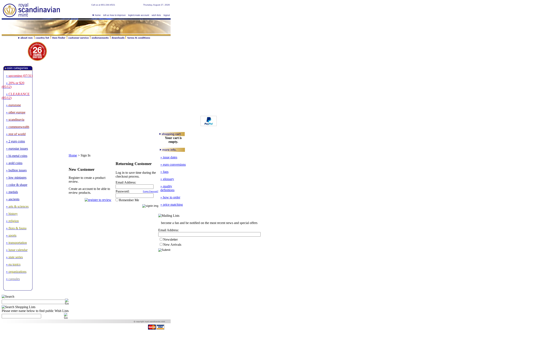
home (98, 15)
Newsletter (170, 239)
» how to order (170, 197)
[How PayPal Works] (208, 125)
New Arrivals (172, 244)
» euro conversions (173, 164)
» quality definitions (167, 188)
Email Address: (126, 182)
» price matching (171, 204)
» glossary (167, 179)
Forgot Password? (150, 191)
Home (73, 155)
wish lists (156, 15)
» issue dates (168, 157)
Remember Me (129, 200)
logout (167, 15)
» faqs (164, 172)
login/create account (138, 15)
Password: (122, 191)
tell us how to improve (114, 15)
